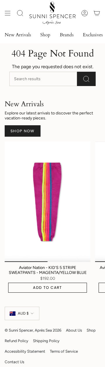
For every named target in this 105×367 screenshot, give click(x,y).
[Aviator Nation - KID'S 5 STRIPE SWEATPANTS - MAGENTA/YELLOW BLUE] (47, 201)
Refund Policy (16, 340)
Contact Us (14, 361)
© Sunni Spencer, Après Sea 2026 (33, 330)
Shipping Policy (46, 340)
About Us (74, 330)
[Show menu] (7, 13)
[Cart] (97, 13)
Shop (91, 330)
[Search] (86, 79)
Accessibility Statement (25, 351)
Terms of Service (64, 351)
